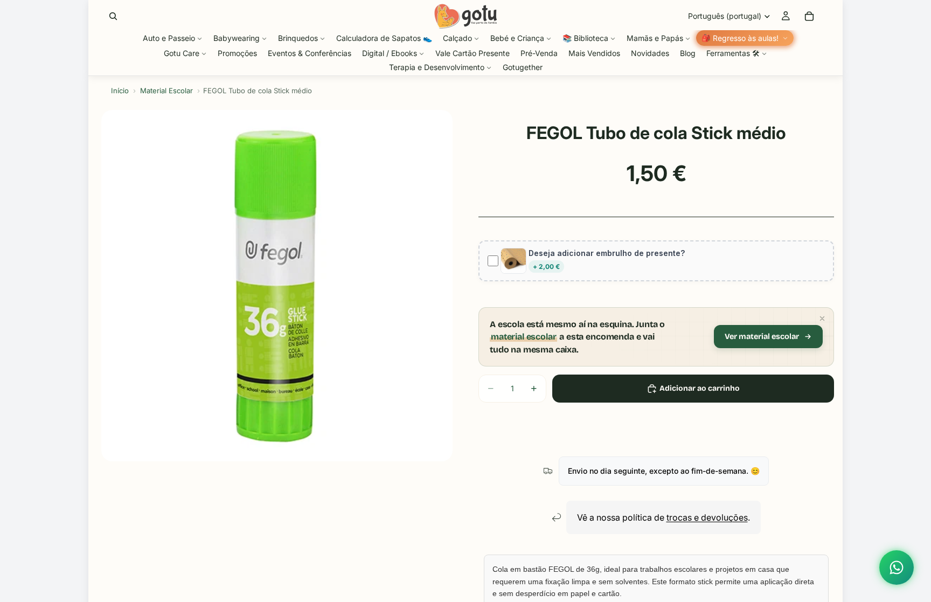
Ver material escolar (762, 336)
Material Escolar (166, 90)
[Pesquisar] (113, 16)
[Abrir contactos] (896, 567)
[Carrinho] (809, 16)
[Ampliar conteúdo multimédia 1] (277, 285)
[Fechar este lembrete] (822, 319)
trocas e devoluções (707, 517)
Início (120, 90)
